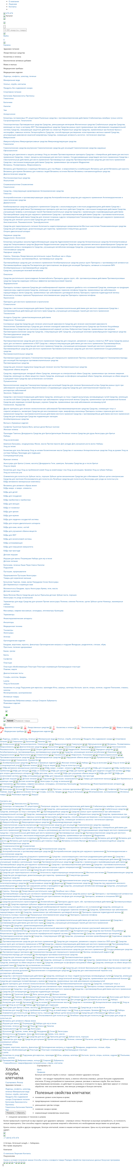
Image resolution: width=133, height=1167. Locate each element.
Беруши (7, 707)
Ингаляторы (9, 622)
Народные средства (12, 252)
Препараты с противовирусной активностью (109, 262)
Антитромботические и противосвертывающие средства (27, 197)
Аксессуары (31, 575)
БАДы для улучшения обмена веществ (20, 531)
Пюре (28, 565)
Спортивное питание (12, 91)
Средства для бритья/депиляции (47, 433)
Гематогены (9, 98)
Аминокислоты (19, 95)
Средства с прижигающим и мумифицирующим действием (98, 211)
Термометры (9, 614)
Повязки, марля (10, 669)
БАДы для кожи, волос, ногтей (16, 527)
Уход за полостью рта (13, 472)
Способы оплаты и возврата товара (49, 1160)
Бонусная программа (111, 1160)
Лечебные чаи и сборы (61, 256)
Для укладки (66, 443)
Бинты (6, 654)
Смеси (34, 565)
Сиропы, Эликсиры (12, 256)
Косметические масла (53, 450)
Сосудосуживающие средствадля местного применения (95, 157)
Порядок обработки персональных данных (83, 1160)
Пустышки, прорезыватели (15, 571)
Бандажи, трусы (23, 588)
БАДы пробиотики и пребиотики (17, 499)
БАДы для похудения (13, 495)
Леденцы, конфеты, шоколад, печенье (20, 76)
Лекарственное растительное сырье (35, 256)
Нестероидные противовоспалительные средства (37, 360)
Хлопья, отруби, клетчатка (15, 84)
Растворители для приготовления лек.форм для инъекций (55, 265)
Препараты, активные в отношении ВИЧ (98, 265)
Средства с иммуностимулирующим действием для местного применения (71, 343)
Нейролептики (76, 329)
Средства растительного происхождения (21, 278)
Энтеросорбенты (38, 132)
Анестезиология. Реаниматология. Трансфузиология (26, 222)
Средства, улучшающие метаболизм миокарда (55, 247)
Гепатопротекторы (11, 124)
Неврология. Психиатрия (14, 320)
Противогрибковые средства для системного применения (28, 262)
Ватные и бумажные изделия (16, 422)
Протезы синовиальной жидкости (93, 357)
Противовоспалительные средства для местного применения (78, 348)
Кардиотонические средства (56, 244)
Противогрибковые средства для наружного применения (28, 214)
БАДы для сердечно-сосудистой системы (21, 519)
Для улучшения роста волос (84, 443)
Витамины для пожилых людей (36, 171)
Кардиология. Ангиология (14, 237)
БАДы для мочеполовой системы (18, 538)
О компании (14, 1)
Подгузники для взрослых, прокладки (36, 687)
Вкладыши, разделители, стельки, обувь (89, 644)
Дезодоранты (27, 433)
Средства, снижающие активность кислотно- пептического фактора (76, 134)
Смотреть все (6, 801)
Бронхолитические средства (16, 385)
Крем (6, 595)
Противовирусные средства (62, 159)
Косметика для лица (12, 469)
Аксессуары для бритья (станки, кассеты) (21, 463)
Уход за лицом (10, 466)
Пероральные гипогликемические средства (49, 295)
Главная (7, 1063)
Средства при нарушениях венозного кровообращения (91, 244)
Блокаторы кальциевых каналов (17, 241)
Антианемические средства (52, 191)
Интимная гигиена (69, 433)
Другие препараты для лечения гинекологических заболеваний (31, 408)
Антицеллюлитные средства (96, 450)
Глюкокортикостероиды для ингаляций (44, 385)
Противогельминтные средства (74, 366)
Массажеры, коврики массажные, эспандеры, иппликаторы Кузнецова (33, 610)
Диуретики (38, 244)
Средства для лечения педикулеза (18, 366)
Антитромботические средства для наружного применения (77, 197)
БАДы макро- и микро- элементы (18, 488)
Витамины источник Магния (62, 171)
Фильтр (20, 1082)
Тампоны (17, 433)
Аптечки (7, 636)
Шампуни (8, 443)
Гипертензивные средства (23, 244)
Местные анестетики (91, 226)
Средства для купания (32, 601)
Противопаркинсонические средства (19, 331)
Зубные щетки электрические (111, 476)
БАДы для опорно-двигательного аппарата (22, 523)
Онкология (8, 274)
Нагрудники (37, 582)
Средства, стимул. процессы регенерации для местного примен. (42, 157)
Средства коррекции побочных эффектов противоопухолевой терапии (42, 280)
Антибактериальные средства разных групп (71, 262)
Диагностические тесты (13, 673)
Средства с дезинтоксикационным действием (31, 317)
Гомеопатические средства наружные (90, 147)
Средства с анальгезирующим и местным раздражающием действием (80, 206)
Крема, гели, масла (49, 588)
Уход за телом (10, 446)
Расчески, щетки (83, 601)
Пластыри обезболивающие (16, 666)
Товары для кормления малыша (17, 578)
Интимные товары (11, 696)
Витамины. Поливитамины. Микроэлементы (22, 164)
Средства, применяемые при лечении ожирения (103, 373)
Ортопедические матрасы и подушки (55, 644)
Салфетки (8, 426)
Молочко (12, 595)
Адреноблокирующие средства (44, 241)
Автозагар (25, 450)
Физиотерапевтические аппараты (18, 618)
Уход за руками (114, 450)
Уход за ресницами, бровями (79, 469)
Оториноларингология (13, 336)
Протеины (30, 95)
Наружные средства (12, 235)
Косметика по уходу (12, 687)
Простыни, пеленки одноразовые (18, 647)
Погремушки (26, 558)
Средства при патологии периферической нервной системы (43, 329)
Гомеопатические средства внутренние (20, 147)
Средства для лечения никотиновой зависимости (86, 323)
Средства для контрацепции (16, 416)
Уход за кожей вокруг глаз (56, 469)
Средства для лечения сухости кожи (19, 219)
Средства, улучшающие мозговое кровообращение (85, 331)
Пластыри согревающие (47, 666)
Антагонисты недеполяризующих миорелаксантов (60, 226)
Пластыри (8, 662)
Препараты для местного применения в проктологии (26, 301)
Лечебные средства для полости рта (68, 479)
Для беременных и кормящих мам (18, 584)
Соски (45, 582)
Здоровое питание (32, 1063)
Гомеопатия (9, 144)
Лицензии (13, 4)
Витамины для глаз (46, 168)
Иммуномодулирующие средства (62, 141)
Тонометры (8, 630)
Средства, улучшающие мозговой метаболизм (23, 270)
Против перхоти (53, 443)
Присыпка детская (48, 595)
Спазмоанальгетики (12, 184)
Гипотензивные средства (14, 249)
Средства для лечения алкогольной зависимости (44, 323)
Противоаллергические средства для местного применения (99, 159)
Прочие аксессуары (51, 601)
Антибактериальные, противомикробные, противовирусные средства (33, 258)
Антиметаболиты (46, 278)
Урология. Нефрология (13, 393)
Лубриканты (52, 700)
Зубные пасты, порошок (39, 476)
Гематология (9, 187)
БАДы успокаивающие (13, 542)
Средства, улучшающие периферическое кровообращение (100, 247)
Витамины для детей (100, 168)
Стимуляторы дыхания (77, 228)
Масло (19, 595)
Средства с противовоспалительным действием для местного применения (77, 308)
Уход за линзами (50, 154)
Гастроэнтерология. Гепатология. (18, 120)
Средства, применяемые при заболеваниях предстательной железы (50, 399)
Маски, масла (40, 443)
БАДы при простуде (12, 550)
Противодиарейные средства (47, 127)
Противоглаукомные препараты (71, 154)
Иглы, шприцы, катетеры (63, 687)
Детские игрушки (11, 554)
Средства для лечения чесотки (47, 366)
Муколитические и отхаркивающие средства (51, 387)
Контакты (12, 6)
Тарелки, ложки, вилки (22, 582)
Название (41, 1072)
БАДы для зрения (11, 511)
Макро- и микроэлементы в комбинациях (72, 168)
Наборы (7, 436)
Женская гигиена (11, 429)
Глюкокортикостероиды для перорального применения (54, 357)
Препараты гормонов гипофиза (82, 295)
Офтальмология (10, 150)
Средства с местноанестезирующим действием (24, 162)
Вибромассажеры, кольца (27, 700)
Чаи (5, 110)
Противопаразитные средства (16, 363)
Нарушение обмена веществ (16, 369)
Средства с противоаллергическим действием (72, 214)
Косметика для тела (12, 450)
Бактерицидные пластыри (69, 666)
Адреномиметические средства (71, 241)
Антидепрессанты (79, 326)
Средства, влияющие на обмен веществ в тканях (24, 376)
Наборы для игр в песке (42, 558)
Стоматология (10, 304)
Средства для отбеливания (86, 476)
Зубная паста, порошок (67, 595)
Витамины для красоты (119, 168)
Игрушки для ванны (12, 558)
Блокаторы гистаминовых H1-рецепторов (21, 118)
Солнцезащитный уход (13, 455)
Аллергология (9, 114)
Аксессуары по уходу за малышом (18, 597)
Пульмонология (10, 381)
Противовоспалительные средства (57, 211)
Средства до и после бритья (86, 463)
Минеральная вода (12, 80)
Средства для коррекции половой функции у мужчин (26, 402)
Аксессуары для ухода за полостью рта (101, 479)
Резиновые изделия (12, 703)
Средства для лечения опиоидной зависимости (51, 326)
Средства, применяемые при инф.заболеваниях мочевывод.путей (77, 402)
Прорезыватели (10, 575)
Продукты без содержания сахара (18, 88)
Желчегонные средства (85, 124)
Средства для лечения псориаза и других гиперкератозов (55, 217)
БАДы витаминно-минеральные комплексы (22, 481)
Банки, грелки (9, 651)
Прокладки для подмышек (29, 452)
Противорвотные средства (31, 124)
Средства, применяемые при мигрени (98, 329)
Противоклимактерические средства (73, 408)
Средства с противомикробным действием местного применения (101, 413)
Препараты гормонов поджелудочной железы (99, 292)
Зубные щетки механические (62, 476)
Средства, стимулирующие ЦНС (49, 331)
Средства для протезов (13, 479)
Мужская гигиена (11, 459)
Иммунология (9, 137)
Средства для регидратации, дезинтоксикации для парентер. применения (35, 228)
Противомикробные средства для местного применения (28, 348)
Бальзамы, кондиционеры (23, 443)
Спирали (42, 700)
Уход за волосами (11, 439)
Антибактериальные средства (16, 419)
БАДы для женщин (11, 503)
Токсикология (9, 313)
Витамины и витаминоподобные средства (92, 171)
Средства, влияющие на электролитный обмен (62, 373)
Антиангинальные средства (97, 241)
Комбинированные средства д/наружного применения (27, 206)
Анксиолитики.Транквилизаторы (17, 326)
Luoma (6, 681)
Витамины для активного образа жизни (20, 485)
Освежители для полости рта (16, 476)
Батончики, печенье (12, 565)
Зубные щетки (96, 601)
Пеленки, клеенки (67, 601)
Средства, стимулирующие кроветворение (22, 191)
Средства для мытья (31, 595)
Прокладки (8, 433)
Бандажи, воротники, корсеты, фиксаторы (21, 644)
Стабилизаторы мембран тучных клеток (105, 118)
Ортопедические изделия (14, 640)
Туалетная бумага (20, 426)
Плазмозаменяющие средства (113, 226)
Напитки (7, 106)
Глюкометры (9, 606)
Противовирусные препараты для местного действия (53, 209)
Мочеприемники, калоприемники (18, 692)
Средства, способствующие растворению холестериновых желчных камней (78, 132)
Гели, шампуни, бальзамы (62, 463)
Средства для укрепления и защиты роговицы (23, 154)
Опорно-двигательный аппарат (17, 231)
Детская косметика (11, 591)
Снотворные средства (13, 323)
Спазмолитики (27, 184)
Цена (39, 1069)
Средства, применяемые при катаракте (61, 162)
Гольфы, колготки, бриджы (15, 677)
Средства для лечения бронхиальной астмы (80, 385)
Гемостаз (7, 193)
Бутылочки (8, 582)
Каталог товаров (17, 1063)
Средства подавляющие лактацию (43, 416)
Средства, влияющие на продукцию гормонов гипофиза (54, 290)
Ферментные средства (71, 129)
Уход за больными (11, 683)
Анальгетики (9, 180)
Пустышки (21, 575)
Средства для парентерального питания (21, 226)
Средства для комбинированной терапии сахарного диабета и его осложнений (64, 287)
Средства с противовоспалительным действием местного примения (44, 413)
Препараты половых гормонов (16, 287)
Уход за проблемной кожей (32, 469)
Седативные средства (117, 331)
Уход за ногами (36, 450)
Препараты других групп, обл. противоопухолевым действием (80, 278)
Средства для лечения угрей (47, 219)
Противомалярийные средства (17, 265)
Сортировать (10, 1082)
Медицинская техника (13, 626)
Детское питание (11, 561)
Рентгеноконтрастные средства (17, 177)
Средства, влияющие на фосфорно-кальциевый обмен (69, 376)
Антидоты (8, 317)
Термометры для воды (13, 601)
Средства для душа (86, 433)
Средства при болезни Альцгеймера (103, 326)
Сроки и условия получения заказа (18, 1160)
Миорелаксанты (10, 329)
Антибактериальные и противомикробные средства (25, 267)
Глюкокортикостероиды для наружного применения (102, 217)
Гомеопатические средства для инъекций (55, 147)
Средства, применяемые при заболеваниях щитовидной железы (52, 292)
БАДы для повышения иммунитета (18, 546)
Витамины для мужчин (13, 171)
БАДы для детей (10, 492)
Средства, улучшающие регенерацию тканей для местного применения (78, 310)
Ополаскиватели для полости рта (38, 479)
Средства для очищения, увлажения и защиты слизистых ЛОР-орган (84, 340)
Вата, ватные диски (37, 426)
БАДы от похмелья (11, 507)
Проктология (9, 297)
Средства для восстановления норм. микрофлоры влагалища (58, 411)
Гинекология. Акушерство (14, 404)
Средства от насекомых (73, 450)
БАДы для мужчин (11, 515)
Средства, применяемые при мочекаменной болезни (103, 399)
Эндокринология (11, 283)
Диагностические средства (15, 174)
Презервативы (10, 700)
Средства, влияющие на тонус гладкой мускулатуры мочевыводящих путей (77, 396)
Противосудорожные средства (16, 334)
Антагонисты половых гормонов (17, 295)
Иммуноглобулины (11, 141)
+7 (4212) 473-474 (11, 1137)
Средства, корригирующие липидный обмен (22, 373)
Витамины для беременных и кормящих (21, 168)
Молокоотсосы (10, 588)
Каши (23, 565)
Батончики (8, 95)
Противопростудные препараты (17, 357)
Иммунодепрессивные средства (33, 141)
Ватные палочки (52, 426)
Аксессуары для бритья (105, 433)
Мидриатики (84, 162)
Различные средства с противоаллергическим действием (63, 118)
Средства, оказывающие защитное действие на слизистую (36, 129)
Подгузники (8, 567)
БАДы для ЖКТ (10, 535)
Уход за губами (98, 469)
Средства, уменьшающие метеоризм (58, 124)
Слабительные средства (105, 124)
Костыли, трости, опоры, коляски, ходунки (92, 687)
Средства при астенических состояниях (36, 378)
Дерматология (10, 202)
